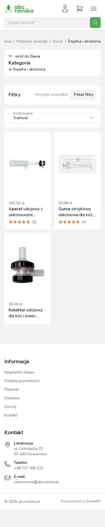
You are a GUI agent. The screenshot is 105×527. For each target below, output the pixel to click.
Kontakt (10, 415)
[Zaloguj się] (65, 8)
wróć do (27, 56)
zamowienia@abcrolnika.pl (36, 482)
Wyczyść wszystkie (51, 94)
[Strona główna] (18, 8)
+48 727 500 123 (28, 468)
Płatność (11, 389)
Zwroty (10, 406)
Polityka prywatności (22, 380)
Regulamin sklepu (19, 372)
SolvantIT (93, 501)
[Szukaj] (95, 22)
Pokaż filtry (83, 94)
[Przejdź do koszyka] (80, 9)
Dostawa (11, 398)
